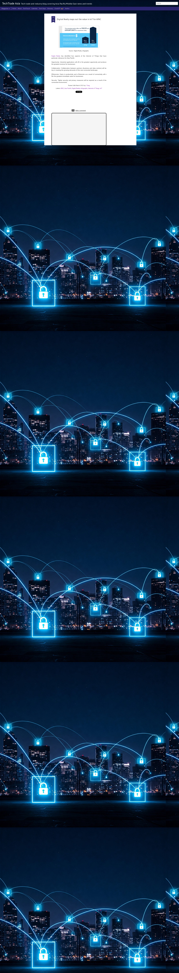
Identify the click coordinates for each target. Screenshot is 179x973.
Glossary (50, 8)
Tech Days (42, 8)
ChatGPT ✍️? (59, 8)
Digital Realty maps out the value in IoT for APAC (79, 19)
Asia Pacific (67, 88)
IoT (101, 88)
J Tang (88, 85)
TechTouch (26, 8)
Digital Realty (55, 56)
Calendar (34, 8)
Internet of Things (93, 88)
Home (14, 8)
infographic (84, 88)
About (20, 8)
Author (67, 8)
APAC (62, 88)
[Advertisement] (117, 49)
